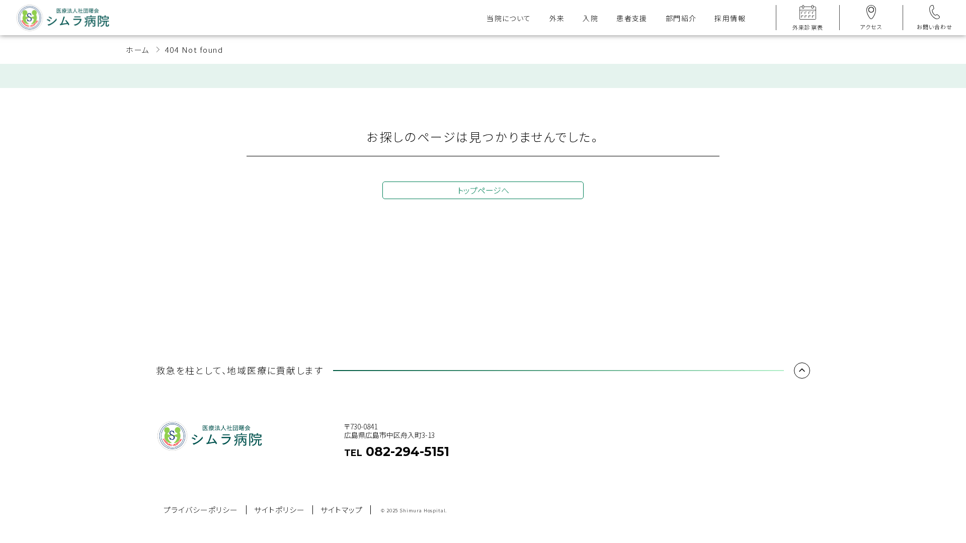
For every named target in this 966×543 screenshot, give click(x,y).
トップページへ (483, 190)
